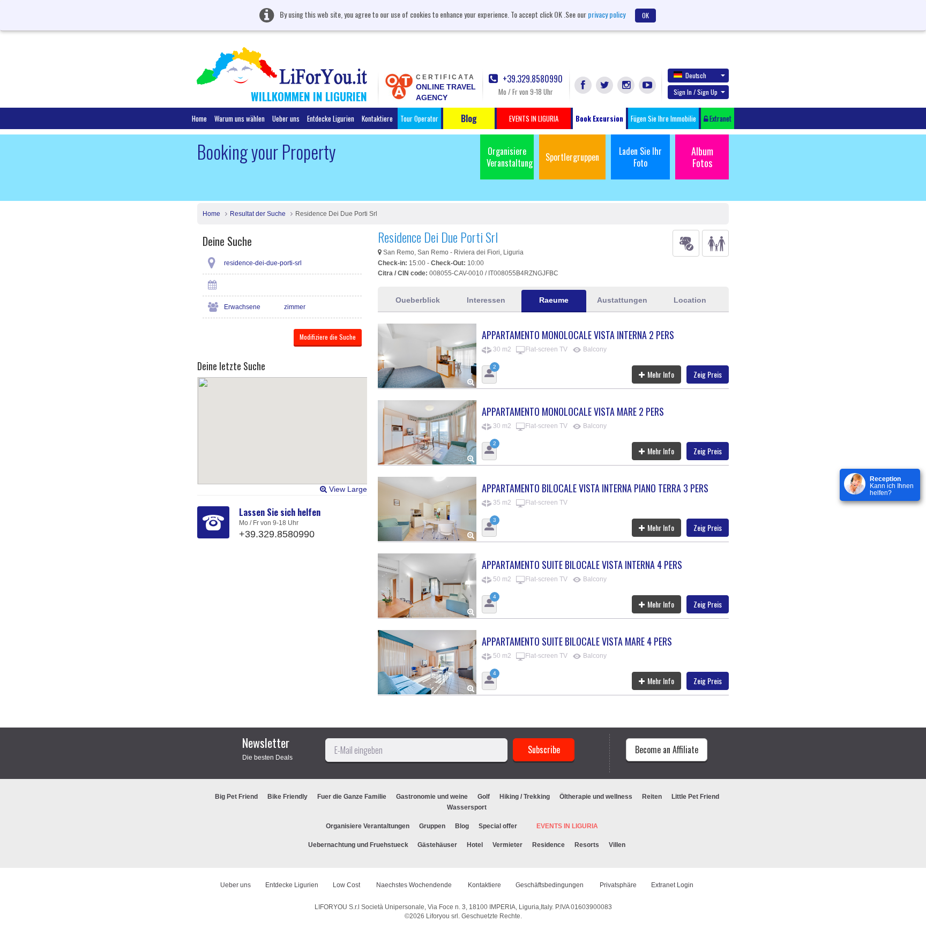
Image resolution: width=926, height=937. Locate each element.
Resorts (586, 845)
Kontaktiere (377, 118)
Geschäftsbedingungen (550, 885)
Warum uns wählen (239, 118)
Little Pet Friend (695, 796)
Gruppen (432, 826)
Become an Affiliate (666, 749)
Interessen (486, 300)
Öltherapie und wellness (595, 796)
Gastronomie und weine (432, 796)
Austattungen (622, 300)
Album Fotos (702, 157)
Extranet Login (672, 885)
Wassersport (467, 807)
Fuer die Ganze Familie (351, 796)
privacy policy (606, 14)
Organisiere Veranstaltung (510, 157)
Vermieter (507, 845)
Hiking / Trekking (524, 796)
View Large (347, 489)
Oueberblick (417, 300)
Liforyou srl (442, 916)
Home (199, 118)
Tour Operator (419, 118)
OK (645, 15)
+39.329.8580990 (532, 79)
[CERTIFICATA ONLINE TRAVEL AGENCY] (398, 85)
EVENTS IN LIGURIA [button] (533, 118)
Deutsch (695, 75)
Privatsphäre (618, 885)
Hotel (475, 845)
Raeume (554, 300)
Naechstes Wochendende (414, 885)
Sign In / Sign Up (696, 91)
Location (690, 300)
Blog (462, 826)
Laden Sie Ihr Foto (640, 157)
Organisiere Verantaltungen (367, 826)
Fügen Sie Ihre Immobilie (663, 118)
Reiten (652, 796)
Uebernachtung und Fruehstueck (359, 845)
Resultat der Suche (258, 214)
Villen (617, 845)
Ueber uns (286, 118)
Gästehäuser (437, 845)
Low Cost (347, 885)
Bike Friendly (287, 796)
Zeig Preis (707, 374)
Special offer (498, 826)
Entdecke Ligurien (330, 118)
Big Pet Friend (236, 796)
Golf (483, 796)
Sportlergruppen (572, 157)
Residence (548, 845)
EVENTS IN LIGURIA (567, 826)
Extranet (719, 118)
